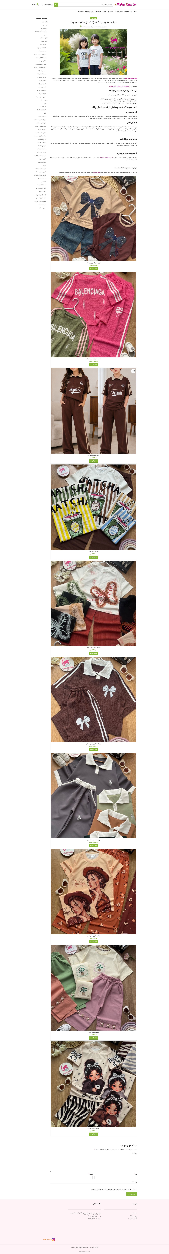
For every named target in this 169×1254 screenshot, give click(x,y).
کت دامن (43, 182)
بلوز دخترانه (43, 107)
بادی (45, 103)
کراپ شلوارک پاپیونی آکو (93, 263)
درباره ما (135, 1213)
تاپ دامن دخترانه (41, 123)
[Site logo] (126, 4)
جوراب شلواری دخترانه (41, 31)
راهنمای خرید (133, 1217)
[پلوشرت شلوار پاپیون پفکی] (93, 699)
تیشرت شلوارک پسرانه (40, 67)
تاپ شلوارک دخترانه (40, 126)
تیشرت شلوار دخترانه (40, 133)
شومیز (44, 165)
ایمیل (90, 1174)
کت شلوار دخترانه (41, 185)
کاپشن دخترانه (42, 178)
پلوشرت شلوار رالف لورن (93, 840)
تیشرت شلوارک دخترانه (106, 158)
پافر (45, 113)
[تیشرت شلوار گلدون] (93, 987)
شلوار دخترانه (42, 159)
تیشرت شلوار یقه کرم (93, 455)
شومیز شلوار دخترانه (40, 172)
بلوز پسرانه (43, 45)
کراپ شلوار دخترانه (41, 195)
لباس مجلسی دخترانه (40, 201)
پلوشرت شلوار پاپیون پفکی (93, 744)
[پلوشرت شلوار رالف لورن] (93, 795)
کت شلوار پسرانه (41, 90)
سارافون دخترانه (41, 143)
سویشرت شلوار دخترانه (40, 156)
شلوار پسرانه (42, 80)
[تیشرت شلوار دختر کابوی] (93, 891)
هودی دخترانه (42, 208)
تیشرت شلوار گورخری (93, 1128)
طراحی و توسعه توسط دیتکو (84, 1232)
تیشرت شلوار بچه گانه (131, 78)
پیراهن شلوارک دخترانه (40, 120)
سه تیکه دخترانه (41, 149)
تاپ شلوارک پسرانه (41, 58)
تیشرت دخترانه (42, 129)
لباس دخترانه (43, 100)
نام (135, 1174)
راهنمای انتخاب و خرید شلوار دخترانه (119, 86)
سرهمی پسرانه (42, 71)
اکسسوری (44, 22)
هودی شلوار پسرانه (41, 97)
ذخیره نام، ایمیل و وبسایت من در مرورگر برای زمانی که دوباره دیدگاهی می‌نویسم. (113, 1189)
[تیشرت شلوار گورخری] (93, 1084)
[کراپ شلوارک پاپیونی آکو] (93, 218)
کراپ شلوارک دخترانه (40, 198)
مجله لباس (93, 18)
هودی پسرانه (42, 94)
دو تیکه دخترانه (42, 139)
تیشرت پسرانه (42, 61)
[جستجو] (56, 5)
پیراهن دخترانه (42, 116)
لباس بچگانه (96, 172)
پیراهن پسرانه (42, 51)
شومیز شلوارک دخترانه (40, 175)
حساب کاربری (133, 1215)
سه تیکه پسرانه (42, 74)
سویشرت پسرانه (41, 77)
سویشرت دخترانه (41, 152)
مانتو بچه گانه (42, 205)
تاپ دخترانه (44, 28)
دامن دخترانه (43, 38)
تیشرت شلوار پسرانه (40, 64)
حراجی (45, 35)
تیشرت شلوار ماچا (93, 551)
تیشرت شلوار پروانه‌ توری (93, 648)
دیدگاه (134, 1153)
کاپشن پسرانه (42, 87)
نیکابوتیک (97, 27)
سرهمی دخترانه (42, 146)
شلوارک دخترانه (42, 162)
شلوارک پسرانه (42, 84)
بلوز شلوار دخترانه (41, 110)
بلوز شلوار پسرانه (41, 48)
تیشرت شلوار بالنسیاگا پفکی (93, 359)
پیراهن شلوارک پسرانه (40, 54)
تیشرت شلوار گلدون (93, 1032)
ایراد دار (45, 25)
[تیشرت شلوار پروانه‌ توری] (93, 603)
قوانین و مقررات (132, 1219)
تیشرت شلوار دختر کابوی (93, 936)
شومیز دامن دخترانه (40, 169)
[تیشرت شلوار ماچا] (93, 507)
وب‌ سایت (134, 1182)
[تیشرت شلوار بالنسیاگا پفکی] (93, 314)
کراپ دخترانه (42, 191)
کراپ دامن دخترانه (41, 188)
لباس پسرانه (44, 41)
